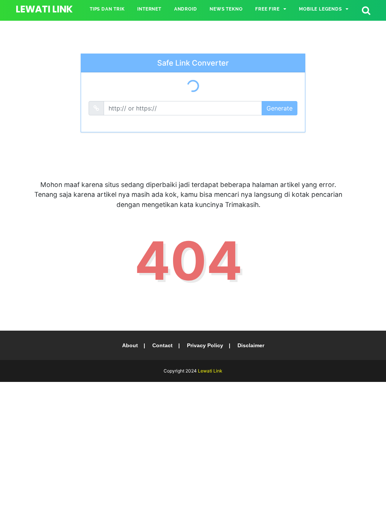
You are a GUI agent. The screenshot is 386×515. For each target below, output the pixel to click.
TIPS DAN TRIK (107, 9)
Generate (280, 108)
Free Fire (267, 9)
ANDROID (185, 9)
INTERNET (149, 9)
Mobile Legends (320, 9)
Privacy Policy (205, 345)
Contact (162, 345)
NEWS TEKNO (226, 9)
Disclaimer (250, 345)
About (130, 345)
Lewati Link (44, 9)
